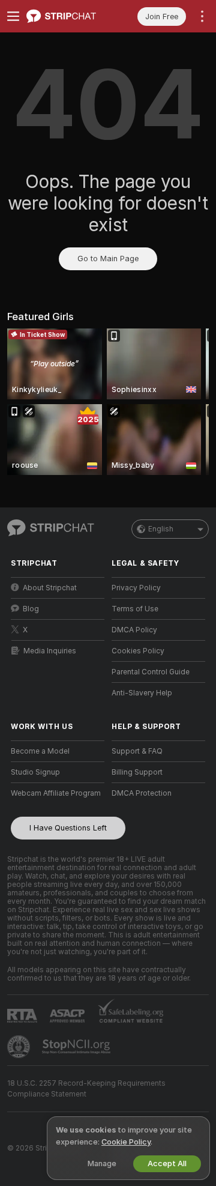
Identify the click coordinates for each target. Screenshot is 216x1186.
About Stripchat (50, 588)
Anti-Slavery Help (142, 693)
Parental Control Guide (151, 672)
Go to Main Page (108, 258)
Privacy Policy (136, 588)
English (160, 529)
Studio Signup (35, 772)
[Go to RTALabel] (23, 1015)
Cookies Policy (138, 651)
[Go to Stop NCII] (77, 1046)
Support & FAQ (137, 751)
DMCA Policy (134, 630)
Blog (31, 609)
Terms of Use (135, 609)
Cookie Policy (126, 1141)
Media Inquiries (49, 651)
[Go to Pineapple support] (19, 1046)
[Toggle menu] (13, 16)
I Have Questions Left (68, 827)
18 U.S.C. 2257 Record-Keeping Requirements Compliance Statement (86, 1088)
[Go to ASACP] (68, 1016)
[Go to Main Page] (67, 16)
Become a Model (40, 751)
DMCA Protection (142, 793)
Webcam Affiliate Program (56, 793)
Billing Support (137, 772)
